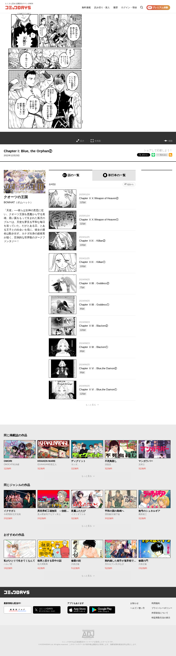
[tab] (70, 175)
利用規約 (156, 603)
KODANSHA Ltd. (46, 644)
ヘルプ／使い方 (137, 608)
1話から (130, 184)
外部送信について (160, 613)
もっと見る (91, 405)
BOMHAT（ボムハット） (18, 202)
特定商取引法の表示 (161, 617)
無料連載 (86, 7)
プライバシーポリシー (162, 608)
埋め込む (163, 155)
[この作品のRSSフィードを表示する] (170, 155)
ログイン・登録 (129, 7)
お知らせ (134, 603)
